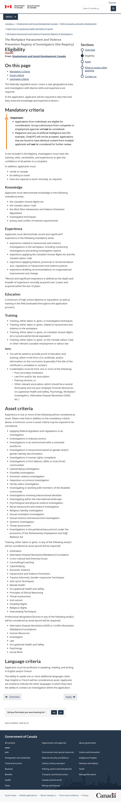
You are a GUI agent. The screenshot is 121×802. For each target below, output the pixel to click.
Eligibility (90, 55)
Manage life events (87, 774)
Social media (10, 795)
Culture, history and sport (53, 763)
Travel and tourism (13, 763)
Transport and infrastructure (55, 774)
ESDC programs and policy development (78, 24)
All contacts (10, 743)
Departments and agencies (54, 743)
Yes (54, 712)
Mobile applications (28, 795)
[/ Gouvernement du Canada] (22, 7)
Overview (90, 49)
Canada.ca (9, 24)
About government (87, 743)
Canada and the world (52, 780)
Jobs (7, 752)
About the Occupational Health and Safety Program (30, 29)
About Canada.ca (48, 795)
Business (9, 769)
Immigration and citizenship (17, 757)
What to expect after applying (96, 69)
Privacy (85, 795)
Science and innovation (89, 752)
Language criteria (19, 79)
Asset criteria (17, 75)
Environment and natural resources (58, 752)
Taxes (7, 785)
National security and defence (55, 757)
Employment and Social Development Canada (37, 24)
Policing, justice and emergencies (57, 769)
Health (8, 780)
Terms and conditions (69, 795)
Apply (88, 61)
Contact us (91, 76)
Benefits (8, 774)
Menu (9, 16)
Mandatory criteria (20, 71)
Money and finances (51, 785)
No (61, 712)
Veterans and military (88, 763)
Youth (81, 769)
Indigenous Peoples (88, 757)
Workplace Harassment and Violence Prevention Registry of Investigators (40, 34)
